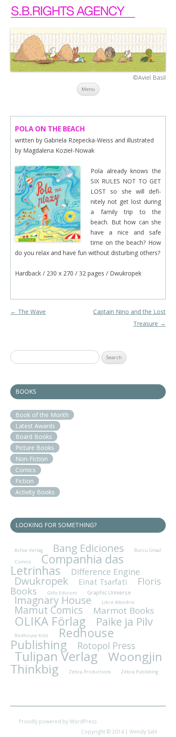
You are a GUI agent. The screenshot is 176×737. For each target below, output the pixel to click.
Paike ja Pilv (124, 621)
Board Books (33, 436)
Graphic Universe (109, 592)
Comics (25, 470)
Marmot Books (123, 610)
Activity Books (35, 492)
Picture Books (34, 448)
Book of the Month (42, 415)
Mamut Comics (49, 610)
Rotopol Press (106, 645)
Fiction (24, 481)
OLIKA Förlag (50, 621)
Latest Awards (35, 426)
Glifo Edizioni (62, 593)
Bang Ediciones (88, 548)
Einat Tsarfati (103, 582)
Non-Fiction (31, 459)
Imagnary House (53, 600)
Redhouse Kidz (31, 635)
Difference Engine (105, 571)
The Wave (28, 312)
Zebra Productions (90, 672)
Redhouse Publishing (62, 638)
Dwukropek (41, 581)
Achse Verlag (29, 550)
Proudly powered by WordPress (58, 721)
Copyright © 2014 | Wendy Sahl (119, 731)
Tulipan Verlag (56, 656)
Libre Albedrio (118, 602)
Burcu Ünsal (147, 550)
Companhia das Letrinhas (67, 564)
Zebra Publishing (139, 672)
